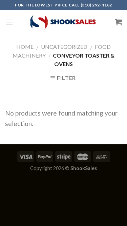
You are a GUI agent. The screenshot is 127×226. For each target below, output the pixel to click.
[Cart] (118, 22)
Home (25, 46)
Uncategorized (64, 46)
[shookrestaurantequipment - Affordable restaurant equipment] (64, 22)
